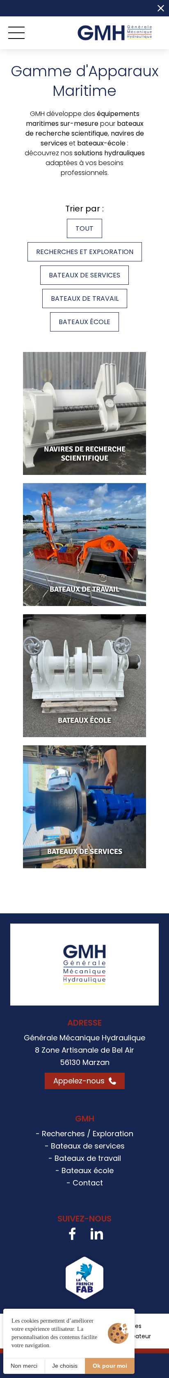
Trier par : (84, 208)
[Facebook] (72, 1234)
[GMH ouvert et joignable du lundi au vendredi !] (74, 8)
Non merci (24, 1365)
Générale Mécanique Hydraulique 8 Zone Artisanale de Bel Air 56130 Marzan (84, 1050)
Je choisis (65, 1365)
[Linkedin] (97, 1234)
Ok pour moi (110, 1365)
